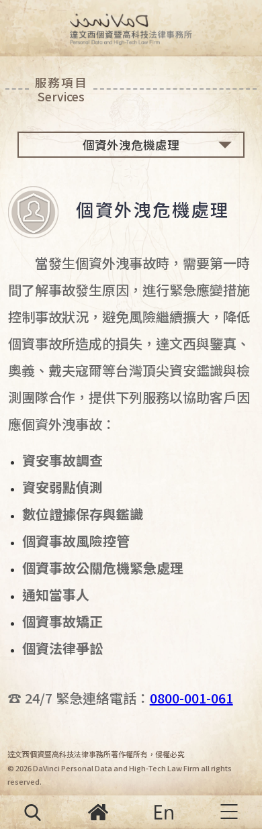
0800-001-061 (191, 698)
